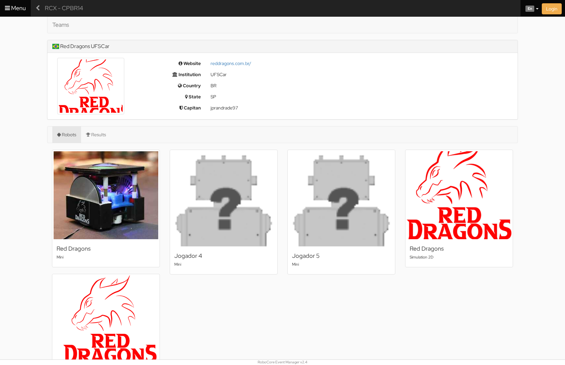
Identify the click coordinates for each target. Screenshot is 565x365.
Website (191, 63)
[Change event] (38, 8)
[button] (530, 8)
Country (191, 86)
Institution (189, 74)
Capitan (192, 108)
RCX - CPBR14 (64, 8)
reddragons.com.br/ (231, 63)
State (194, 97)
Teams (60, 24)
